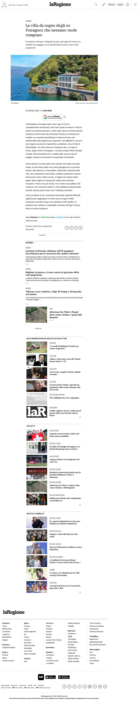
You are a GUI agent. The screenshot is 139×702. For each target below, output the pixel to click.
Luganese (5, 634)
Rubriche (71, 631)
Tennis (26, 637)
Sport (26, 623)
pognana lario (47, 226)
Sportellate (28, 648)
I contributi (50, 663)
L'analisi (49, 658)
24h (91, 652)
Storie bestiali (72, 642)
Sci (25, 634)
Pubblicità (41, 685)
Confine (5, 655)
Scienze (49, 632)
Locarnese (6, 632)
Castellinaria (50, 643)
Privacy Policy (18, 687)
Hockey (27, 626)
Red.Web (48, 111)
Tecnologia (72, 639)
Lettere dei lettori (74, 623)
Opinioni (49, 652)
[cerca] (96, 4)
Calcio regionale (30, 632)
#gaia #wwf (94, 639)
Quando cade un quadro (74, 656)
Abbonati (111, 5)
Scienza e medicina (97, 626)
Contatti (29, 685)
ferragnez (29, 226)
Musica (48, 637)
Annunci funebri (6, 687)
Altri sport (27, 643)
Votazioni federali (8, 647)
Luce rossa (28, 651)
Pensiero (49, 629)
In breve (93, 658)
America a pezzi (8, 661)
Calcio (26, 629)
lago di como (37, 226)
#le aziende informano (98, 645)
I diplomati (71, 653)
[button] (64, 686)
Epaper (120, 5)
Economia (50, 647)
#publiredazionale (96, 642)
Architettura (72, 647)
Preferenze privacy (44, 687)
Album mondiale (30, 654)
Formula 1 (27, 640)
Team (92, 663)
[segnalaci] (104, 4)
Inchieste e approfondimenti (74, 634)
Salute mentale (73, 659)
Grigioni (5, 640)
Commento (50, 655)
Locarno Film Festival (53, 640)
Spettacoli (49, 623)
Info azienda (94, 661)
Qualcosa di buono (96, 632)
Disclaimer (14, 685)
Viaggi (70, 636)
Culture (27, 659)
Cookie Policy (30, 687)
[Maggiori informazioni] (64, 117)
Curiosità (71, 645)
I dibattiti (71, 626)
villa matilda (30, 229)
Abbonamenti (5, 685)
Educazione (94, 629)
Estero (5, 652)
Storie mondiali (29, 645)
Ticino (4, 626)
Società (49, 634)
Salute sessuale (73, 661)
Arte (25, 661)
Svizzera (6, 645)
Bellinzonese (7, 629)
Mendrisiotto (6, 637)
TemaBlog (94, 636)
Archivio (93, 655)
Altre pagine (95, 649)
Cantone (6, 623)
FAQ (35, 685)
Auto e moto (72, 650)
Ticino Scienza (95, 623)
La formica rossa (52, 661)
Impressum (22, 685)
